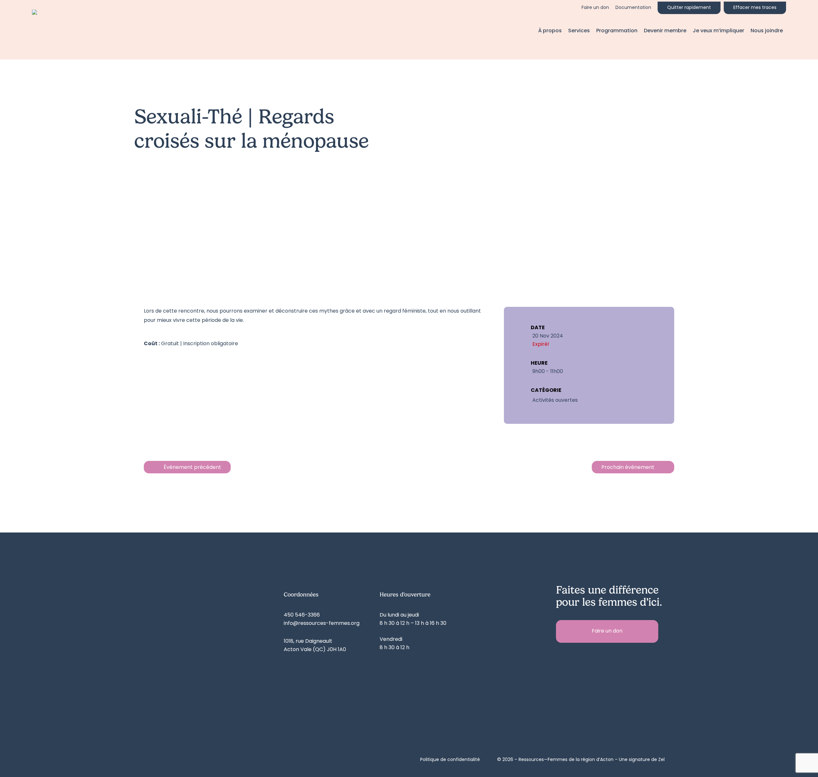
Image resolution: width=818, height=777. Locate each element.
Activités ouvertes (555, 400)
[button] (607, 631)
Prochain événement (627, 467)
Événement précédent (192, 467)
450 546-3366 (302, 615)
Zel (661, 760)
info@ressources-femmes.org (321, 623)
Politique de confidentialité (450, 760)
